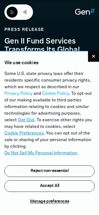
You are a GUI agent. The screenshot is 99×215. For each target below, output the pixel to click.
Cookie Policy (55, 94)
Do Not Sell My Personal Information (40, 153)
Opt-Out (26, 120)
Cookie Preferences (24, 133)
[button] (93, 56)
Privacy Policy (18, 94)
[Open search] (25, 12)
